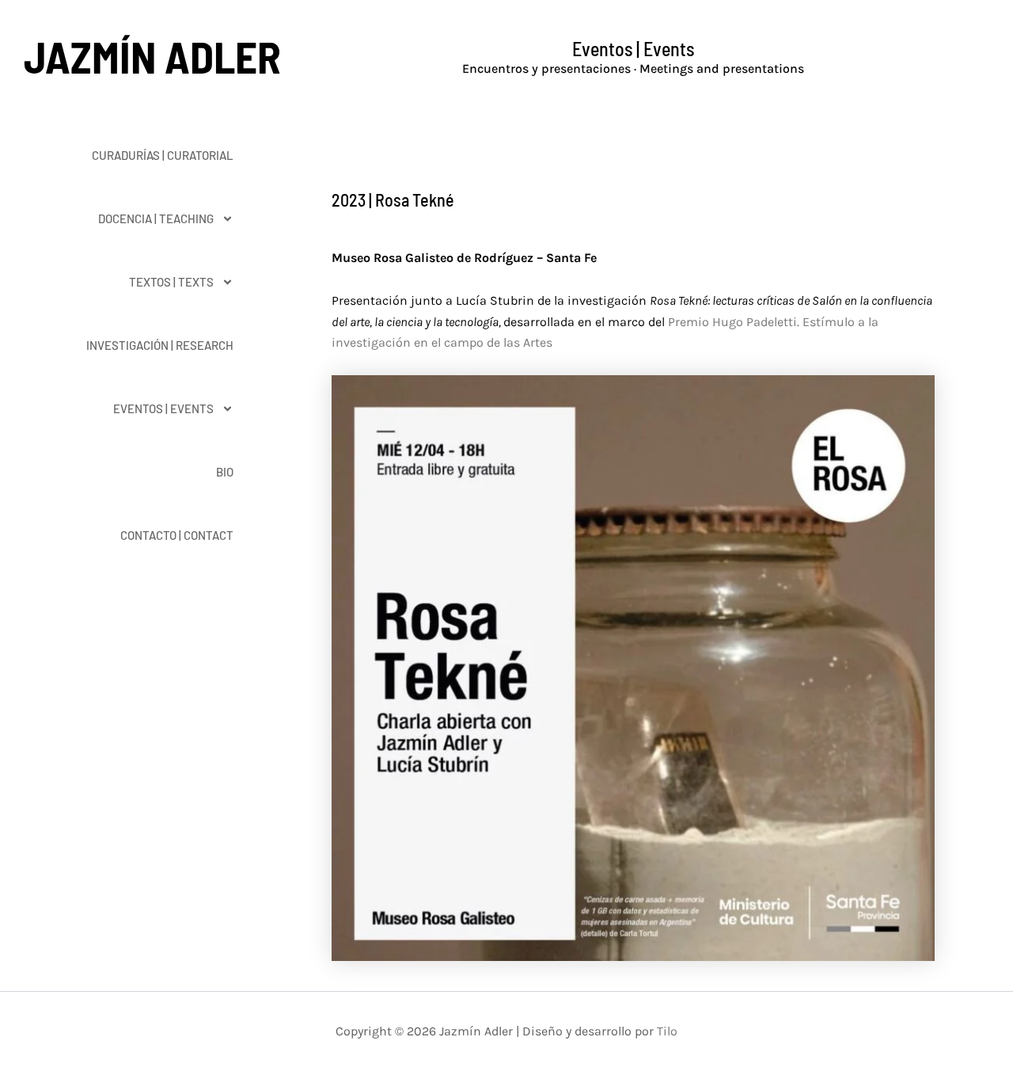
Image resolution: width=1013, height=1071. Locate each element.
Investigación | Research (159, 345)
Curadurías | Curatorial (162, 155)
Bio (224, 472)
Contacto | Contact (176, 535)
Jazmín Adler (152, 56)
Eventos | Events (163, 408)
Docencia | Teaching (156, 218)
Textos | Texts (171, 282)
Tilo (667, 1031)
